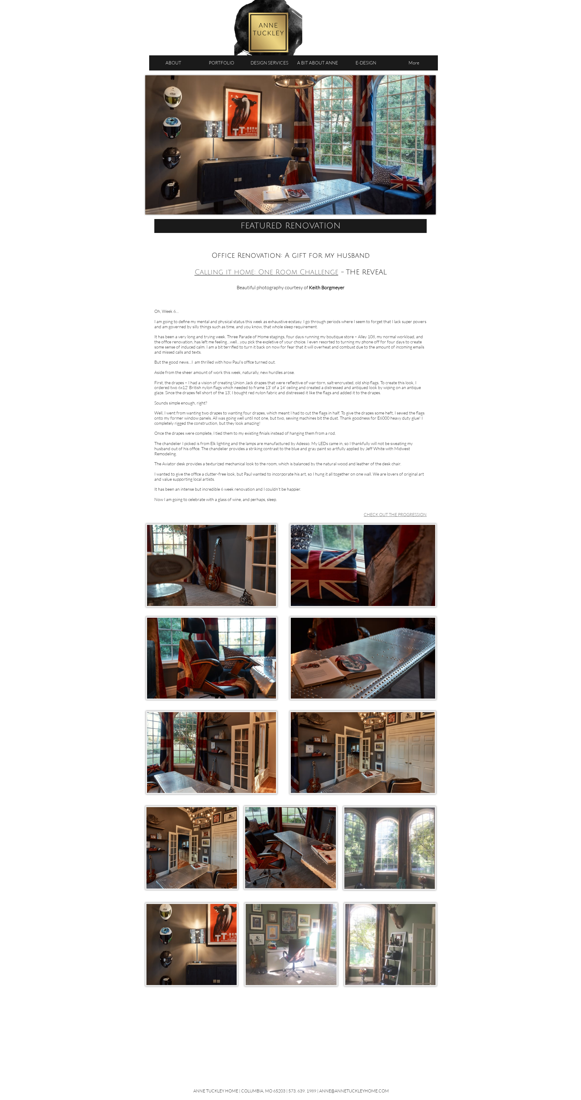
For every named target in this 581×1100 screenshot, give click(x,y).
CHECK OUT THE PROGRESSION (395, 514)
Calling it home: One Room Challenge (266, 272)
